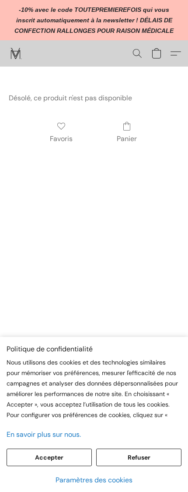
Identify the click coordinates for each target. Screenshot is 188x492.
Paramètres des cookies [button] (94, 480)
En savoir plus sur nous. (44, 434)
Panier (127, 138)
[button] (16, 53)
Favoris (61, 138)
